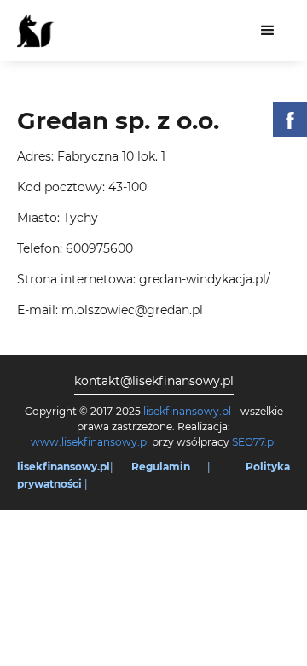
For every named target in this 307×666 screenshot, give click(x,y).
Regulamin (160, 466)
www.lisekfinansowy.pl (90, 441)
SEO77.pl (254, 441)
